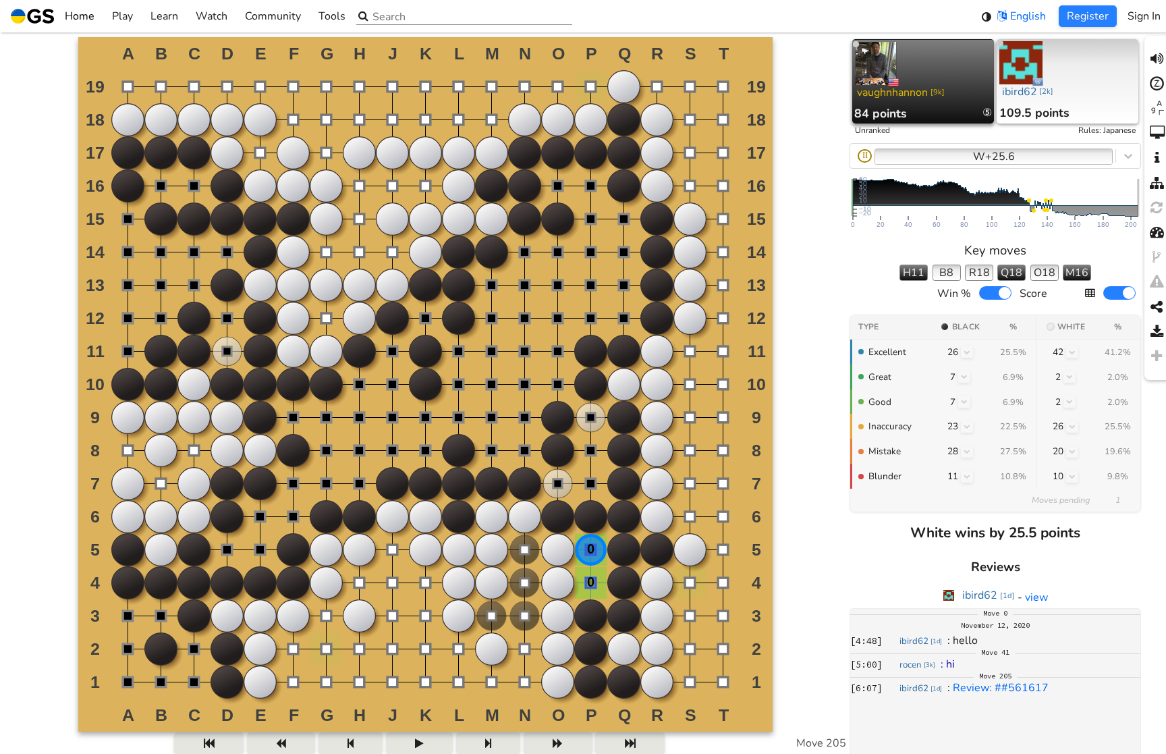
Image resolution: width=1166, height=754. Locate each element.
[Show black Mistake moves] (967, 452)
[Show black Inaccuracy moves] (967, 427)
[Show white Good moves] (1069, 402)
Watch (211, 16)
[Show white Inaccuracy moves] (1072, 427)
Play (122, 16)
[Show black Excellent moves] (967, 352)
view (1036, 597)
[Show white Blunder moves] (1072, 476)
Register (1088, 16)
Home (79, 16)
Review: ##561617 (1001, 687)
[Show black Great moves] (964, 377)
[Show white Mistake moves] (1072, 452)
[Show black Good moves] (964, 402)
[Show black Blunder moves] (967, 476)
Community (273, 16)
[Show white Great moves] (1069, 377)
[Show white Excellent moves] (1072, 352)
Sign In (1144, 16)
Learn (164, 16)
